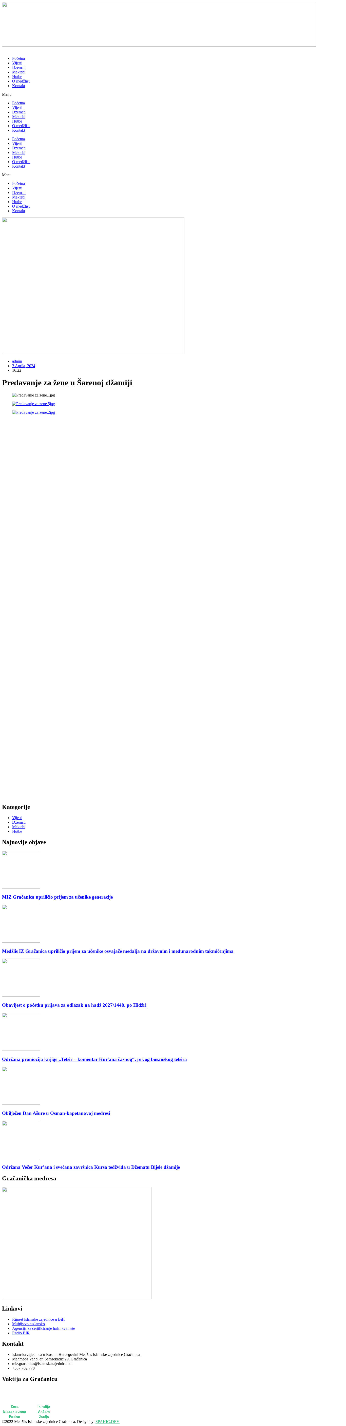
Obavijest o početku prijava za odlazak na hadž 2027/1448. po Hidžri (74, 1005)
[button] (173, 94)
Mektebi (18, 72)
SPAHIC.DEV (107, 1421)
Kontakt (18, 86)
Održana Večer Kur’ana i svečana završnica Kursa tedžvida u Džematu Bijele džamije (91, 1167)
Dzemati (19, 67)
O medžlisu (21, 81)
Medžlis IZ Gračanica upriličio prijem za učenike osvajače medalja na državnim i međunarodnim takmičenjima (118, 951)
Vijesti (17, 63)
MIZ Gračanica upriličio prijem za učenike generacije (57, 897)
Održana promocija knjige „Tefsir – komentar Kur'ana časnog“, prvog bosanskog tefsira (94, 1059)
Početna (18, 58)
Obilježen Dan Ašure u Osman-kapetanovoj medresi (56, 1113)
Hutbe (17, 76)
